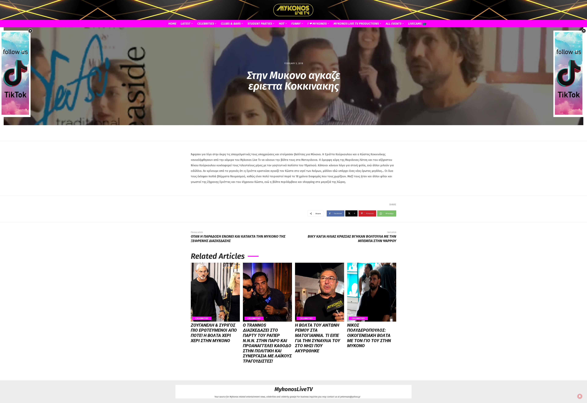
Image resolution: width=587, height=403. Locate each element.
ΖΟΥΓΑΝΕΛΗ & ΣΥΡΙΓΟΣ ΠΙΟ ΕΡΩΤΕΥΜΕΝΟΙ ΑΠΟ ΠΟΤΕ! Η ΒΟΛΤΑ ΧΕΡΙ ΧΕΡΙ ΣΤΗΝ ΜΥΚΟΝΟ (214, 333)
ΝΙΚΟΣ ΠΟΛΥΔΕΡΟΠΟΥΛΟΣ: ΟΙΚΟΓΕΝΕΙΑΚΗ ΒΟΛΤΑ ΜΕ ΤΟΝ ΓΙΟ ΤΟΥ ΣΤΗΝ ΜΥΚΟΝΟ (369, 335)
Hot (281, 23)
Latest (185, 23)
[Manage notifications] (579, 396)
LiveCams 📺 (417, 23)
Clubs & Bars (231, 23)
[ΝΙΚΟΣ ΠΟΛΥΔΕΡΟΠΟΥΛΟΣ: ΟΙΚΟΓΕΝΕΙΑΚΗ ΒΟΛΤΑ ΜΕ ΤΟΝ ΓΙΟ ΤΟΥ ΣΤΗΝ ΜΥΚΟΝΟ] (371, 292)
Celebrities (205, 23)
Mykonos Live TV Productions (356, 23)
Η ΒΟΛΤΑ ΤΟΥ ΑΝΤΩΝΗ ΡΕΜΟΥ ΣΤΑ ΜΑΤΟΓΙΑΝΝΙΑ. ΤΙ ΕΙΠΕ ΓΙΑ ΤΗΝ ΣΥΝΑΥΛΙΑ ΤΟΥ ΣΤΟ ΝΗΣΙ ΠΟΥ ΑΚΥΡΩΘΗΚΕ (317, 338)
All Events (393, 23)
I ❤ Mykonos (317, 23)
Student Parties (259, 23)
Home (172, 23)
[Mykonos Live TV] (293, 10)
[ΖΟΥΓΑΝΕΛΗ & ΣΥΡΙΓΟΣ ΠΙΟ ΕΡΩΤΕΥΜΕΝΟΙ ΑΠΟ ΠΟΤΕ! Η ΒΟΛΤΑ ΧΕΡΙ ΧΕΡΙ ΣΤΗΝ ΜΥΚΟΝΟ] (215, 292)
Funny (296, 23)
